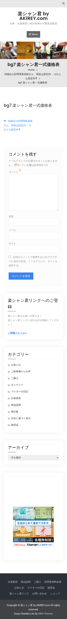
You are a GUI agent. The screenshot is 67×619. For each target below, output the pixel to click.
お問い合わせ (39, 593)
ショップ (55, 593)
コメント (13, 171)
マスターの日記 (19, 391)
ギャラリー (17, 384)
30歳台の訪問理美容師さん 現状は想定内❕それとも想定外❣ (18, 125)
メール (12, 230)
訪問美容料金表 (52, 581)
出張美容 (16, 398)
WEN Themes (45, 613)
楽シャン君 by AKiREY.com (33, 16)
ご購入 (14, 378)
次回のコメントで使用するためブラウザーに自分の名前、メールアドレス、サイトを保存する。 (33, 261)
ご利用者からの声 (21, 371)
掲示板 (14, 411)
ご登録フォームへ (17, 332)
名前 (11, 216)
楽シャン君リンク (19, 593)
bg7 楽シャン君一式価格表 (28, 105)
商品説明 (16, 405)
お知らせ (16, 364)
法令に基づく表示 (21, 418)
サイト (12, 243)
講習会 (14, 424)
